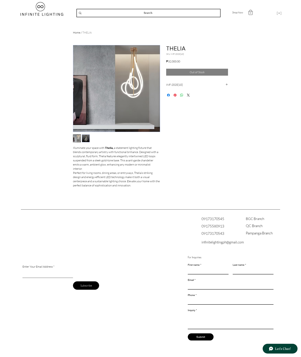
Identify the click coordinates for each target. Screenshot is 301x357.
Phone (192, 295)
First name (194, 264)
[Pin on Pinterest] (175, 95)
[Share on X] (188, 95)
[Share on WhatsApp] (182, 95)
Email (191, 280)
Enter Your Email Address (37, 266)
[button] (250, 12)
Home (76, 32)
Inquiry (192, 310)
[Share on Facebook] (168, 95)
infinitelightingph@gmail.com (223, 242)
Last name (239, 264)
